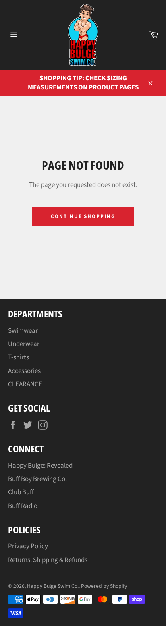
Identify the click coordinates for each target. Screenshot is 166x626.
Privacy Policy (28, 546)
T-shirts (18, 357)
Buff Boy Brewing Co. (37, 479)
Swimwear (23, 331)
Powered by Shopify (104, 586)
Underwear (23, 344)
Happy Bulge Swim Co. (53, 586)
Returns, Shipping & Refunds (47, 560)
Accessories (24, 371)
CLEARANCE (25, 384)
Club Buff (21, 492)
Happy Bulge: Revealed (40, 466)
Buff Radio (22, 506)
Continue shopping (83, 216)
